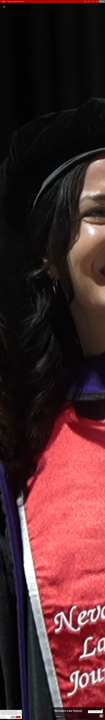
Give (93, 1)
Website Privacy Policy (12, 714)
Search (85, 1)
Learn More (58, 716)
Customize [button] (3, 717)
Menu (102, 1)
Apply (88, 1)
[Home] (4, 1)
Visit (97, 1)
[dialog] (11, 714)
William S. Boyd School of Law (16, 1)
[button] (4, 7)
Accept (18, 717)
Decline (13, 717)
